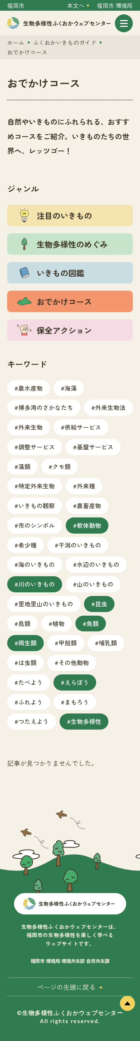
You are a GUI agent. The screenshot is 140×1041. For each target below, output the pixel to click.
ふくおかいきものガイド (64, 42)
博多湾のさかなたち (45, 407)
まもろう (77, 701)
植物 (58, 623)
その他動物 (74, 662)
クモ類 (61, 466)
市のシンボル (36, 525)
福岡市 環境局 (115, 5)
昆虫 (101, 603)
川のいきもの (36, 583)
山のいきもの (95, 583)
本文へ (75, 5)
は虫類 (27, 662)
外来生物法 (110, 407)
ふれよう (30, 701)
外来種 (86, 485)
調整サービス (36, 446)
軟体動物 (89, 525)
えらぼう (77, 682)
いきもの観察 (36, 505)
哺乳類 (108, 642)
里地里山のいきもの (45, 603)
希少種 (27, 544)
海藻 (71, 387)
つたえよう (33, 721)
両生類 (27, 642)
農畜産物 (89, 505)
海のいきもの (36, 564)
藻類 (24, 466)
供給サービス (83, 426)
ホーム (15, 42)
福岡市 (15, 5)
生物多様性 (86, 721)
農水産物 (30, 387)
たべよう (30, 682)
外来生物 (30, 426)
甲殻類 (68, 642)
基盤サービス (95, 446)
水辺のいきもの (98, 564)
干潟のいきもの (80, 544)
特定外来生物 (36, 485)
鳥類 (24, 623)
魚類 (93, 623)
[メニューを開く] (124, 23)
